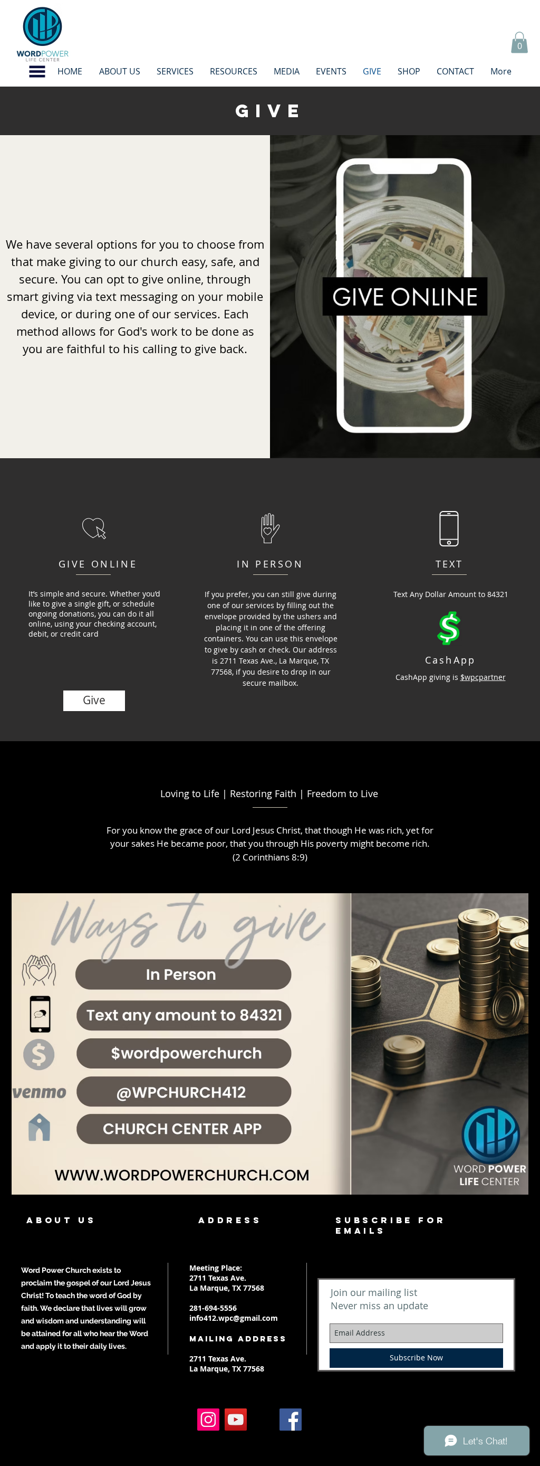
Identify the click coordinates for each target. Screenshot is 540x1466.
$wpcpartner (483, 677)
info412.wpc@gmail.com (233, 1318)
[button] (37, 71)
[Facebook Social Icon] (290, 1419)
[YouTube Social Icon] (236, 1419)
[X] (263, 1419)
